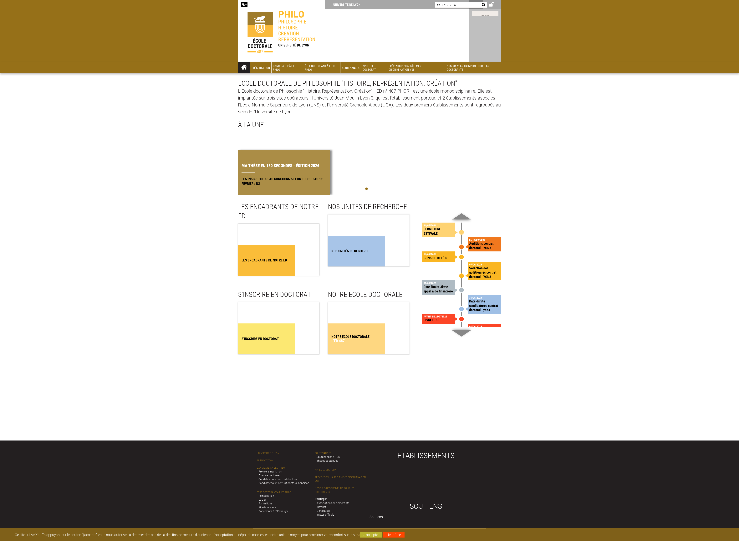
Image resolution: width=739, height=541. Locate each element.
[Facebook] (485, 13)
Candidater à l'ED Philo (271, 467)
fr (243, 4)
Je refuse (394, 534)
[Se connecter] (494, 5)
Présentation (265, 460)
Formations (265, 503)
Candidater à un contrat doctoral (278, 479)
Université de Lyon (346, 5)
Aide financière (267, 507)
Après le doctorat (326, 469)
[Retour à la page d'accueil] (281, 31)
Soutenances (323, 453)
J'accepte (371, 534)
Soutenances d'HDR (328, 457)
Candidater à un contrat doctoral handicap (283, 483)
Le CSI (262, 499)
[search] (461, 5)
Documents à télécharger (273, 511)
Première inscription (270, 471)
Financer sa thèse (268, 475)
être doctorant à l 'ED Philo (274, 492)
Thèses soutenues (327, 460)
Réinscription (266, 495)
